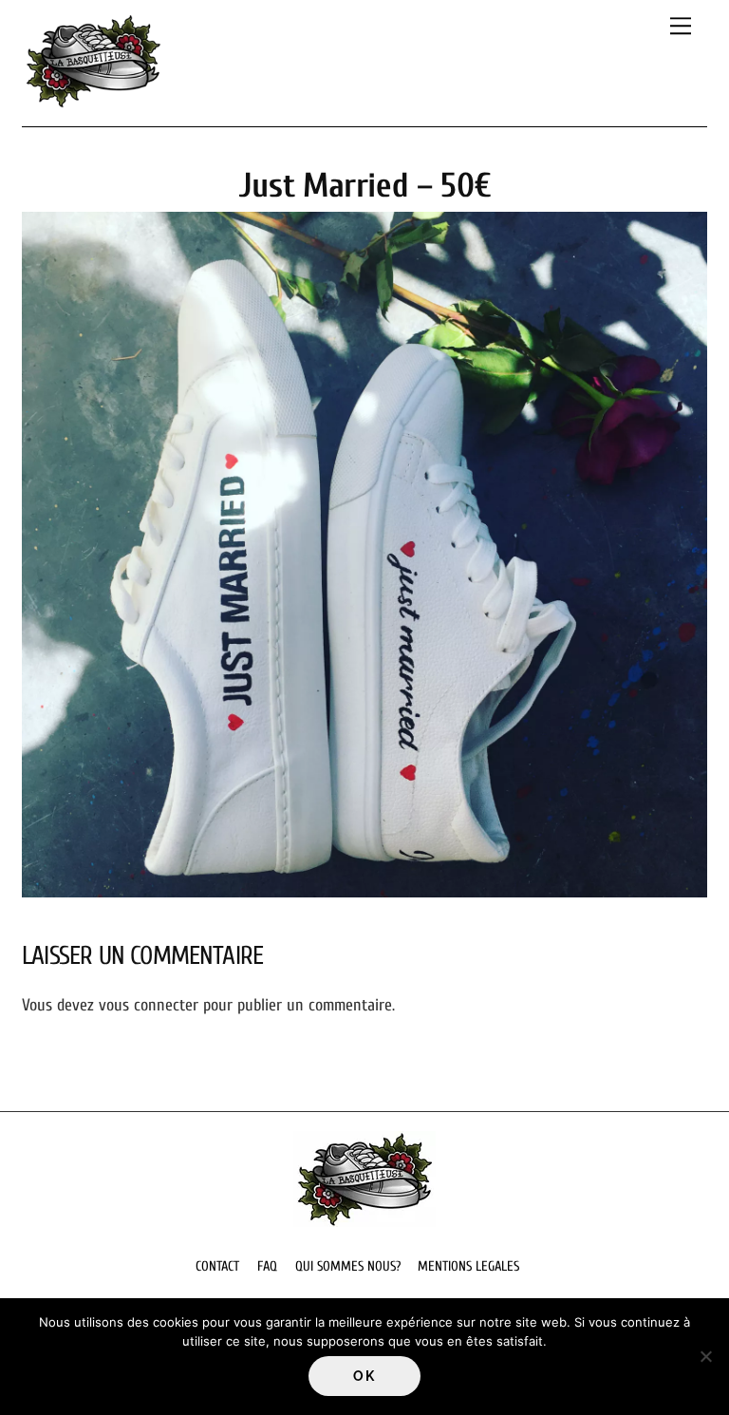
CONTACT (217, 1266)
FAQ (267, 1266)
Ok (364, 1376)
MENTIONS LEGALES (468, 1266)
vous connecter (148, 1005)
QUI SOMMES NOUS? (348, 1266)
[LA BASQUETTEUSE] (93, 102)
